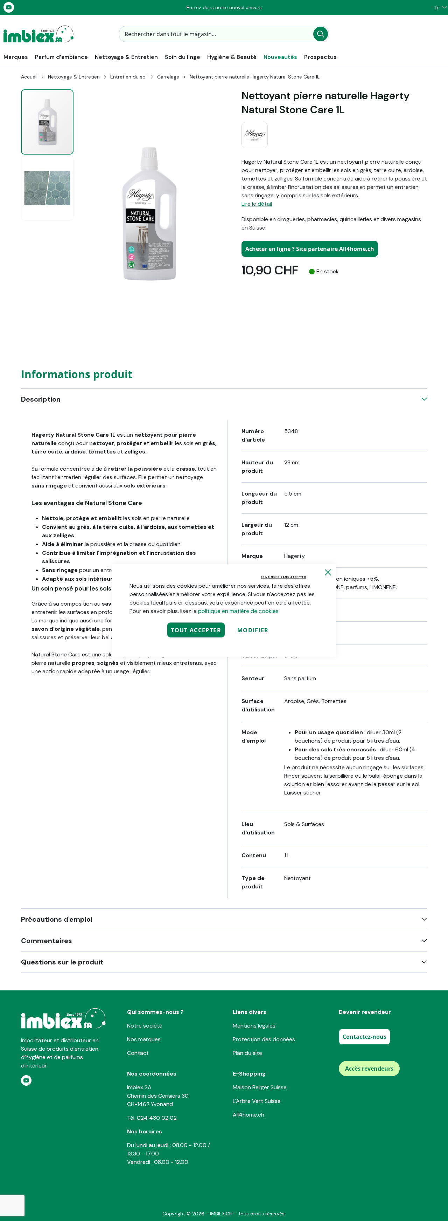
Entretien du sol (128, 77)
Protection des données (264, 1039)
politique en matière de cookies (238, 611)
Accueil (29, 77)
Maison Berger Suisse (260, 1087)
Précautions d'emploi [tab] (56, 919)
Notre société (144, 1025)
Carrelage (168, 77)
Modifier (253, 630)
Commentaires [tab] (46, 940)
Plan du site (247, 1053)
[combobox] (224, 34)
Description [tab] (41, 399)
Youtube (9, 7)
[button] (439, 7)
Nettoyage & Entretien (74, 77)
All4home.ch (248, 1114)
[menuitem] (16, 57)
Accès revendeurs (369, 1068)
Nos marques (144, 1039)
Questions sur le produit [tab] (62, 962)
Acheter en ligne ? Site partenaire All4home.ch (309, 249)
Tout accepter (196, 630)
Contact (138, 1053)
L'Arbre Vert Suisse (257, 1101)
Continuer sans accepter (283, 577)
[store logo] (39, 34)
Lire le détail (256, 203)
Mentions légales (254, 1025)
